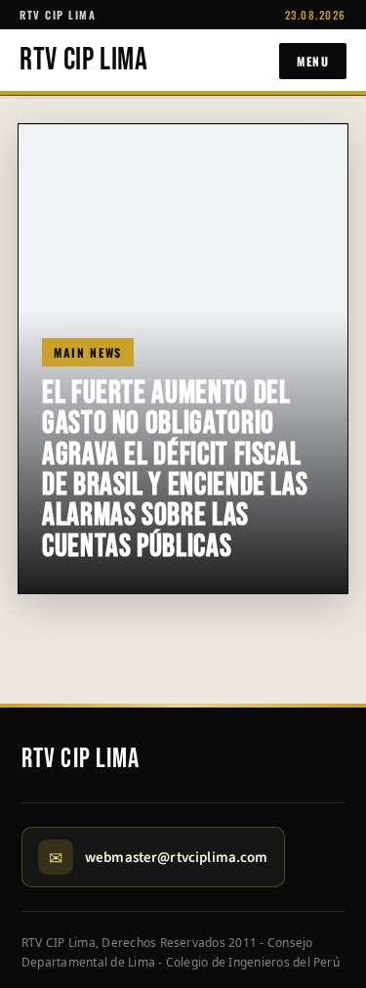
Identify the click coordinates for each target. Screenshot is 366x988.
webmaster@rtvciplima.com (176, 857)
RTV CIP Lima (84, 60)
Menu (313, 61)
